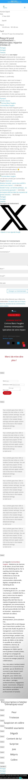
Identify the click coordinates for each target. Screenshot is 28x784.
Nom (2, 269)
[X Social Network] (14, 230)
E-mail (2, 276)
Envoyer (7, 393)
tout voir (9, 181)
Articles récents (5, 101)
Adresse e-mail (7, 384)
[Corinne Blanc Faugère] (8, 103)
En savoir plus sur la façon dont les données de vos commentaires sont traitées (12, 304)
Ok (20, 778)
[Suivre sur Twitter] (13, 343)
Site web (3, 283)
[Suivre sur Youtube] (23, 343)
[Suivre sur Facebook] (8, 343)
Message (5, 390)
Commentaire (5, 252)
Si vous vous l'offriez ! (14, 315)
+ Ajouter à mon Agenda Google (10, 232)
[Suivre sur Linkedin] (18, 343)
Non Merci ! (3, 766)
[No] (22, 778)
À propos (3, 98)
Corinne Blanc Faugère (7, 105)
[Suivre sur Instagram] (24, 345)
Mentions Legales (8, 338)
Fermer (2, 373)
